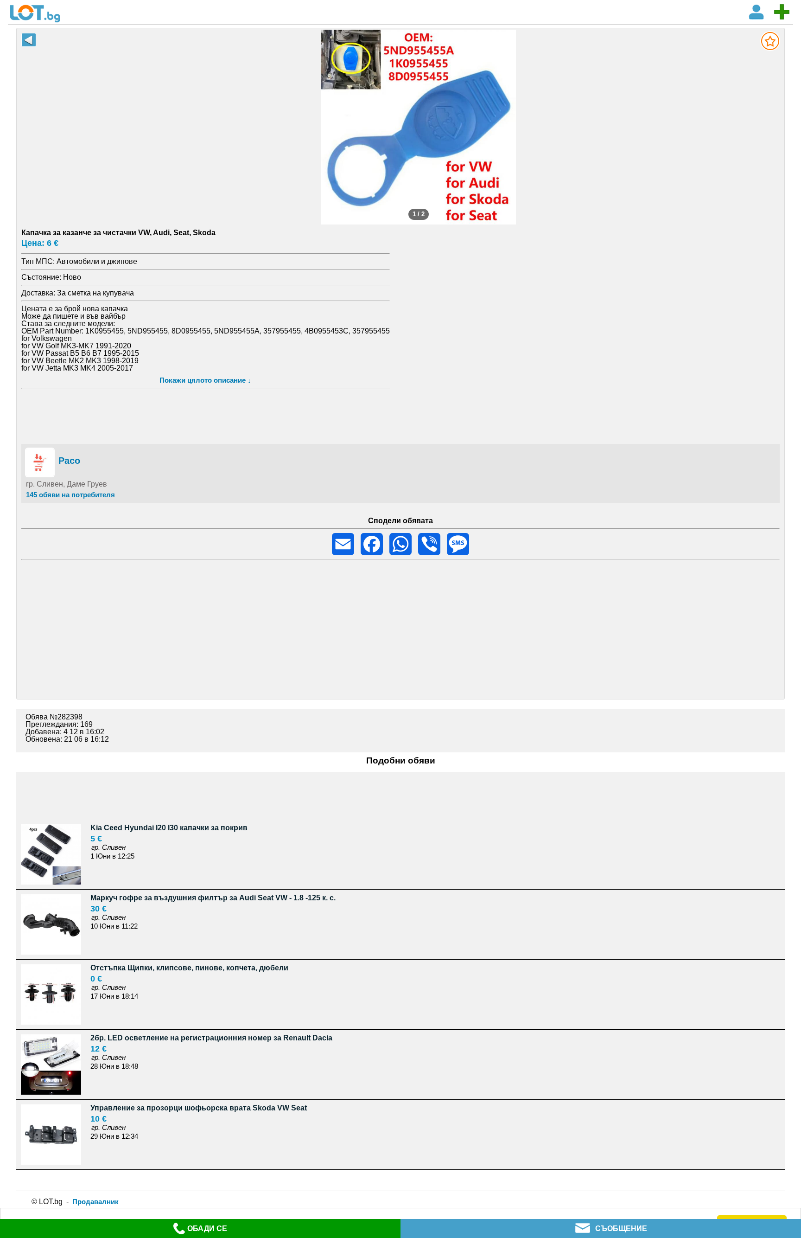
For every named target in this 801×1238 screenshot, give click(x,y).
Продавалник (95, 1202)
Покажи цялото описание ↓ (205, 380)
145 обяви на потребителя (70, 495)
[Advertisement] (400, 414)
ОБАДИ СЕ (207, 1228)
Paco (69, 460)
